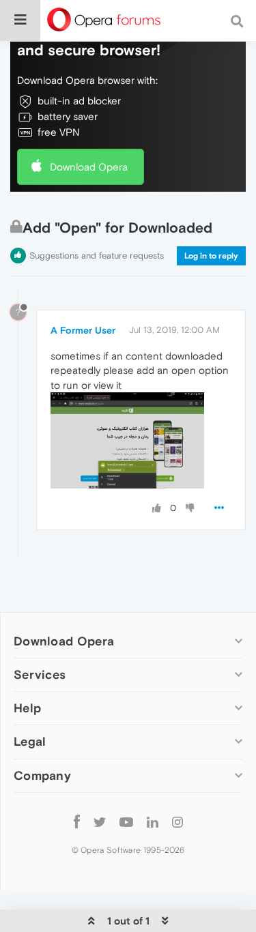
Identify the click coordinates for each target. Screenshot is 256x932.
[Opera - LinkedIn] (152, 822)
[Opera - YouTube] (126, 822)
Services (40, 674)
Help (27, 708)
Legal (30, 741)
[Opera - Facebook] (77, 821)
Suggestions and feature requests (96, 255)
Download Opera (89, 167)
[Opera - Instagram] (177, 822)
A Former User (83, 330)
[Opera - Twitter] (100, 822)
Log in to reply (211, 256)
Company (42, 775)
